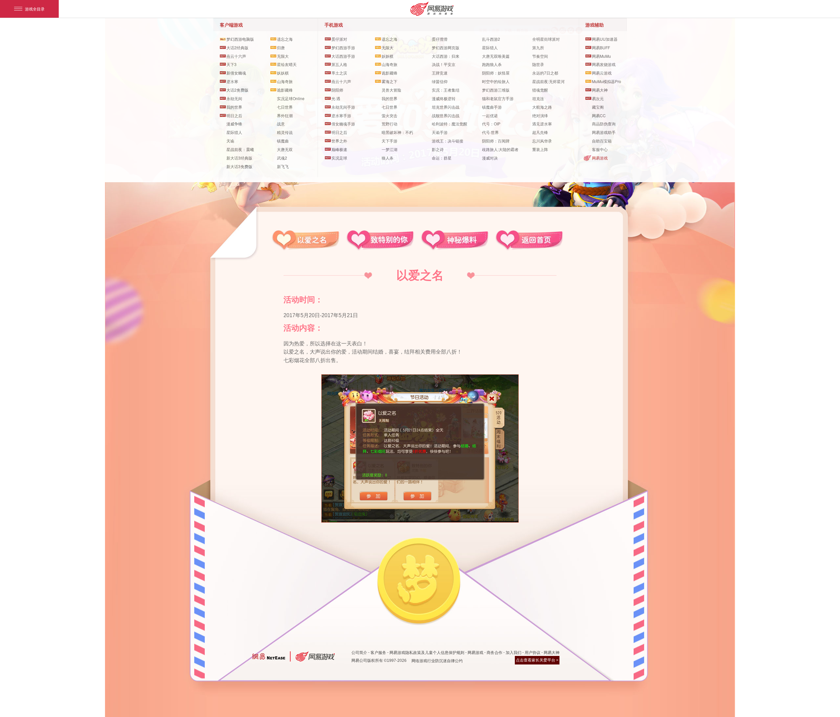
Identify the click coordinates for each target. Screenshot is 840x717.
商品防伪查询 (604, 123)
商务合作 (494, 652)
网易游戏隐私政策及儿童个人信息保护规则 (426, 652)
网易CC (599, 115)
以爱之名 (305, 240)
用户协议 (532, 652)
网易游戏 (600, 158)
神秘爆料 (454, 240)
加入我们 (513, 652)
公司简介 (359, 652)
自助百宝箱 (602, 140)
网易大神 (551, 652)
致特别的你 (380, 240)
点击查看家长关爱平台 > (537, 660)
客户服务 (378, 652)
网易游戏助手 (604, 132)
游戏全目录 (35, 8)
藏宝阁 (598, 107)
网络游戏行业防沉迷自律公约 (437, 661)
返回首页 (529, 240)
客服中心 (600, 149)
